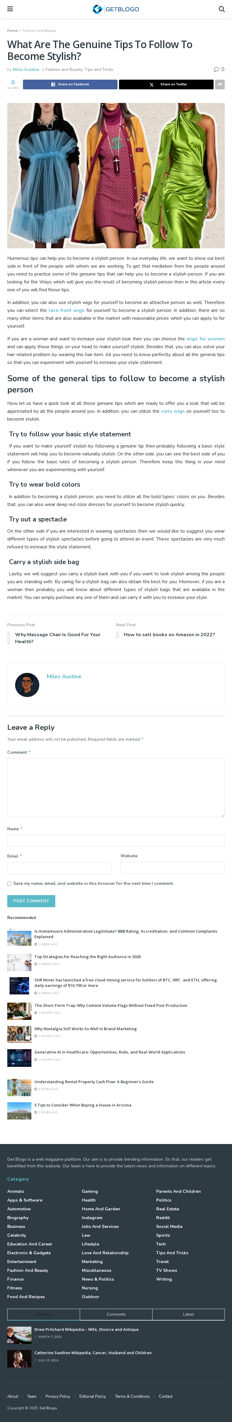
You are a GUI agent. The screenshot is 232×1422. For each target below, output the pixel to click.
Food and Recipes (26, 1297)
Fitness (14, 1288)
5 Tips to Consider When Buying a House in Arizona (82, 1105)
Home (12, 30)
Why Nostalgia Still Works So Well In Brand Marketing (85, 1028)
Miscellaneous (96, 1270)
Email (15, 856)
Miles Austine (26, 69)
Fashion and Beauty (39, 30)
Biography (17, 1218)
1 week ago (47, 944)
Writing (164, 1279)
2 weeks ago (48, 964)
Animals (15, 1191)
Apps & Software (24, 1200)
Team (32, 1396)
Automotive (19, 1209)
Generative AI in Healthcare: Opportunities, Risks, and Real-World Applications (109, 1052)
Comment (19, 752)
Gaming (90, 1191)
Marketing (92, 1262)
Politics (163, 1200)
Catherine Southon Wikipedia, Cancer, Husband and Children (93, 1352)
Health (89, 1200)
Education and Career (29, 1244)
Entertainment (21, 1262)
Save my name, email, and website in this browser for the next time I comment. (93, 883)
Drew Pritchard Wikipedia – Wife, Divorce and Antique (86, 1329)
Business (16, 1226)
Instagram (92, 1218)
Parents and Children (178, 1191)
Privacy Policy (58, 1396)
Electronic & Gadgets (29, 1253)
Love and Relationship (105, 1253)
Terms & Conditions (132, 1396)
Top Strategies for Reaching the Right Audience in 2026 (87, 956)
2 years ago (47, 1089)
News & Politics (98, 1279)
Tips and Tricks (99, 69)
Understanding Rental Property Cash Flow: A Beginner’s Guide (94, 1081)
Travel (162, 1262)
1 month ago (49, 1013)
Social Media (169, 1226)
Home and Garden (101, 1209)
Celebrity (16, 1235)
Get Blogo (48, 1408)
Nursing (90, 1288)
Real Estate (167, 1209)
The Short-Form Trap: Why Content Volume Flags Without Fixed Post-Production (110, 1005)
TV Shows (166, 1270)
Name (15, 829)
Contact (165, 1396)
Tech (161, 1244)
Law (86, 1235)
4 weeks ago (48, 993)
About (12, 1396)
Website (129, 856)
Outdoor (90, 1297)
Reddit (163, 1218)
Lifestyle (90, 1244)
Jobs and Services (100, 1226)
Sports (163, 1235)
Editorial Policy (92, 1396)
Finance (15, 1279)
